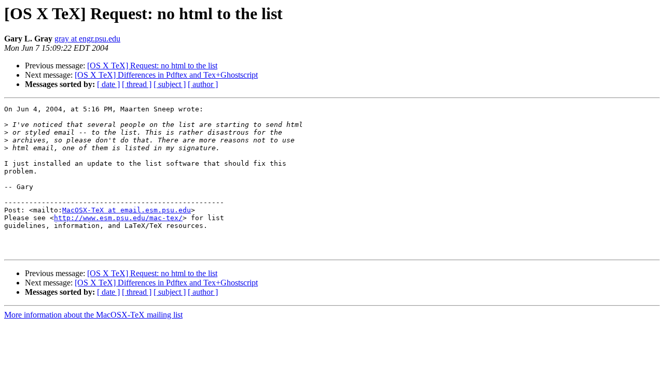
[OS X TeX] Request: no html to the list (152, 65)
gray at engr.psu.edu (87, 38)
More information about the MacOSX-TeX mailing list (93, 314)
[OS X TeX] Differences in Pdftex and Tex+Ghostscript (166, 74)
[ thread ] (136, 84)
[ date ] (108, 84)
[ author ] (203, 84)
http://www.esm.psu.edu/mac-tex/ (118, 218)
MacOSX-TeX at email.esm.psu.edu (126, 210)
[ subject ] (170, 84)
